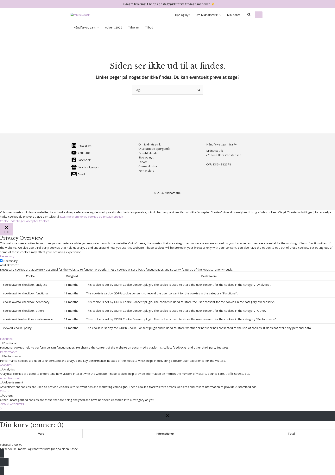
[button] (219, 15)
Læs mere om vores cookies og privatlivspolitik (91, 216)
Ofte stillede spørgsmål (154, 149)
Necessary (10, 261)
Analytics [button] (6, 365)
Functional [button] (6, 339)
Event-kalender (148, 153)
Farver (142, 162)
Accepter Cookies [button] (37, 221)
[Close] (167, 416)
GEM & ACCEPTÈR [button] (12, 404)
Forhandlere (146, 170)
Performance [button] (8, 352)
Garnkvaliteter (147, 166)
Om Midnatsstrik (149, 144)
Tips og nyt (146, 157)
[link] (258, 14)
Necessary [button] (7, 256)
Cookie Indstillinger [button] (12, 221)
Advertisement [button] (10, 378)
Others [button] (4, 391)
